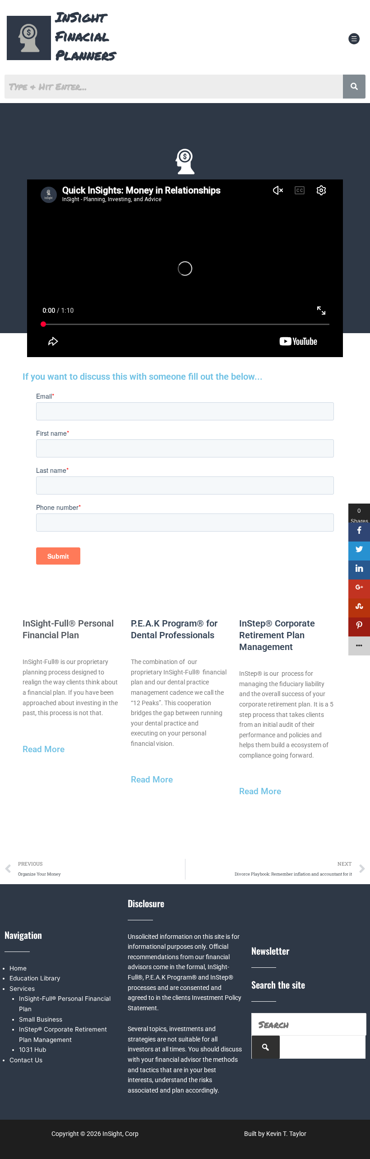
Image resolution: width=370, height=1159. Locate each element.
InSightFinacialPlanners (85, 36)
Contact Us (25, 1060)
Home (18, 968)
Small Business (40, 1019)
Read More (44, 749)
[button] (354, 39)
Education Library (34, 978)
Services (22, 988)
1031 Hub (32, 1049)
